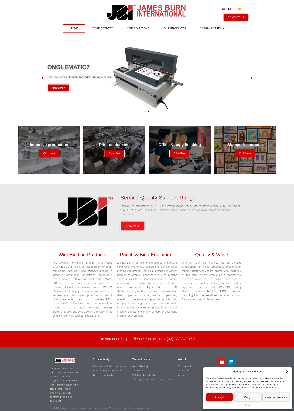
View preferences (276, 397)
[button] (287, 371)
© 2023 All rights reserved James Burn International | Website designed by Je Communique (101, 408)
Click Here (49, 153)
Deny (247, 397)
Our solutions (138, 28)
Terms (247, 405)
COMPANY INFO (210, 28)
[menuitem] (223, 8)
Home (74, 28)
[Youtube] (222, 362)
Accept (219, 397)
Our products (175, 28)
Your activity (102, 28)
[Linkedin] (231, 362)
